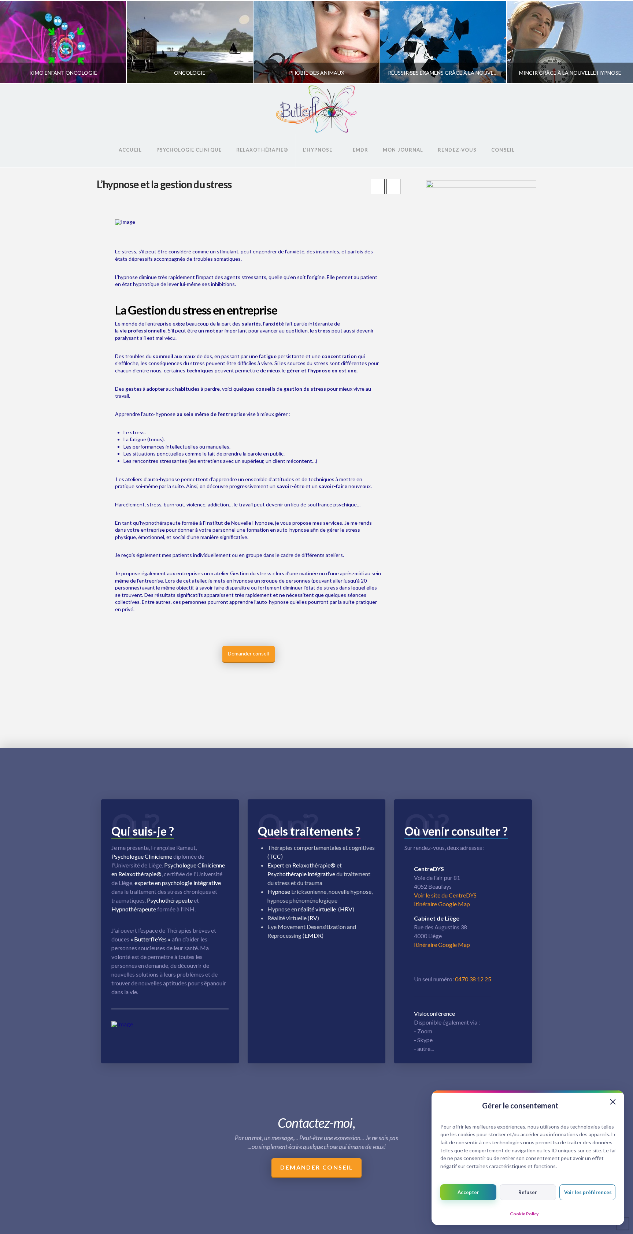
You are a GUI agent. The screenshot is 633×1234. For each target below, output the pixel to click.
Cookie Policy (524, 1213)
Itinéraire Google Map (442, 903)
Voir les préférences (588, 1192)
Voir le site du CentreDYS (445, 895)
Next (617, 42)
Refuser (527, 1192)
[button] (613, 1102)
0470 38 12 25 (473, 978)
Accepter (468, 1192)
